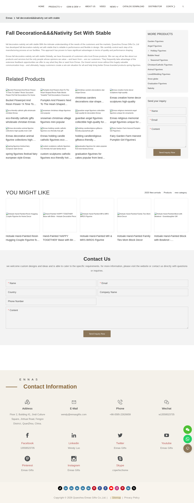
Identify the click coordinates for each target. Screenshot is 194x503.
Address (27, 408)
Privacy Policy (132, 497)
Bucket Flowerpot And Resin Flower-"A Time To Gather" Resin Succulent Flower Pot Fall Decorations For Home (21, 102)
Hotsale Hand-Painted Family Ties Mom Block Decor (133, 238)
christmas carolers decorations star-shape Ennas (88, 100)
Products (168, 192)
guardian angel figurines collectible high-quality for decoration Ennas (89, 120)
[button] (174, 6)
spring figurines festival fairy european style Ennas (21, 155)
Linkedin (74, 443)
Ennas (9, 18)
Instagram (74, 465)
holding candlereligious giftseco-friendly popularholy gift (88, 138)
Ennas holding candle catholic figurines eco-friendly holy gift (52, 138)
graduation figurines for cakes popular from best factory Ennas (89, 156)
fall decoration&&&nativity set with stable (38, 18)
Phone (120, 408)
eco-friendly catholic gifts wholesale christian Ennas (20, 120)
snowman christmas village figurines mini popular (55, 120)
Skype (120, 465)
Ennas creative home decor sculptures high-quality (125, 99)
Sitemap (116, 497)
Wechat (166, 408)
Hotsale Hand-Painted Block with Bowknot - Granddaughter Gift (170, 238)
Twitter (120, 443)
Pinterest (27, 465)
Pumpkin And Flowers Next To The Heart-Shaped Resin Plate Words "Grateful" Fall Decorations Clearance (55, 102)
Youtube (166, 443)
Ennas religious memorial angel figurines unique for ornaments (124, 120)
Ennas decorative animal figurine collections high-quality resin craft (20, 138)
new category (181, 192)
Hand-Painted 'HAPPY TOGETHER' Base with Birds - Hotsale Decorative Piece (59, 238)
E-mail (74, 408)
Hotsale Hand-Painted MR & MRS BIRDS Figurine (96, 238)
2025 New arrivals (153, 192)
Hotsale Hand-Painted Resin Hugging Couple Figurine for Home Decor (22, 238)
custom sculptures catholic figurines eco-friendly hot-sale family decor (55, 156)
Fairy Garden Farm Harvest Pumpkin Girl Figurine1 (125, 138)
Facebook (27, 443)
